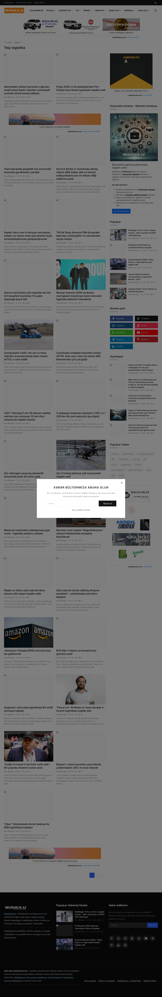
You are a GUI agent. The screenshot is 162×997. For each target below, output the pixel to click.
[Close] (122, 483)
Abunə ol (107, 503)
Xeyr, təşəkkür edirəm (81, 510)
